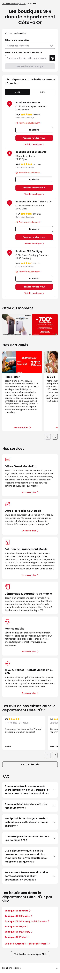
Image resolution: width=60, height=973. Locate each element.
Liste (17, 91)
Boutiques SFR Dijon (15, 926)
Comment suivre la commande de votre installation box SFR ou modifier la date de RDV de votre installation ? (27, 789)
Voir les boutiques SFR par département (26, 943)
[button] (52, 58)
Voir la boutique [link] (33, 144)
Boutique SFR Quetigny (28, 251)
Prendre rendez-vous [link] (34, 138)
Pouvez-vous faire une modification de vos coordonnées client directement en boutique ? (26, 876)
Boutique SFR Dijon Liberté (30, 152)
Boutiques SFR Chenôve (17, 916)
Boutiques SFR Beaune (16, 910)
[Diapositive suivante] (55, 437)
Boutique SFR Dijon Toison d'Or (33, 201)
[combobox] (27, 58)
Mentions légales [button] (11, 967)
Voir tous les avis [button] (30, 764)
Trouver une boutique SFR (13, 3)
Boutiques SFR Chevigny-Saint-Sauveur (26, 921)
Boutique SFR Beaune (27, 102)
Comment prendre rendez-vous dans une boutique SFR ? (27, 838)
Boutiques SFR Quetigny (17, 931)
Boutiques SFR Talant (16, 937)
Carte (43, 91)
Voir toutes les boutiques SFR (30, 954)
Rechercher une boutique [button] (30, 66)
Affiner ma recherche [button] (18, 45)
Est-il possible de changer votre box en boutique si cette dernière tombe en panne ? (26, 822)
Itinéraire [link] (34, 129)
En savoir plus (29, 492)
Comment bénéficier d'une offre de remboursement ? (26, 805)
